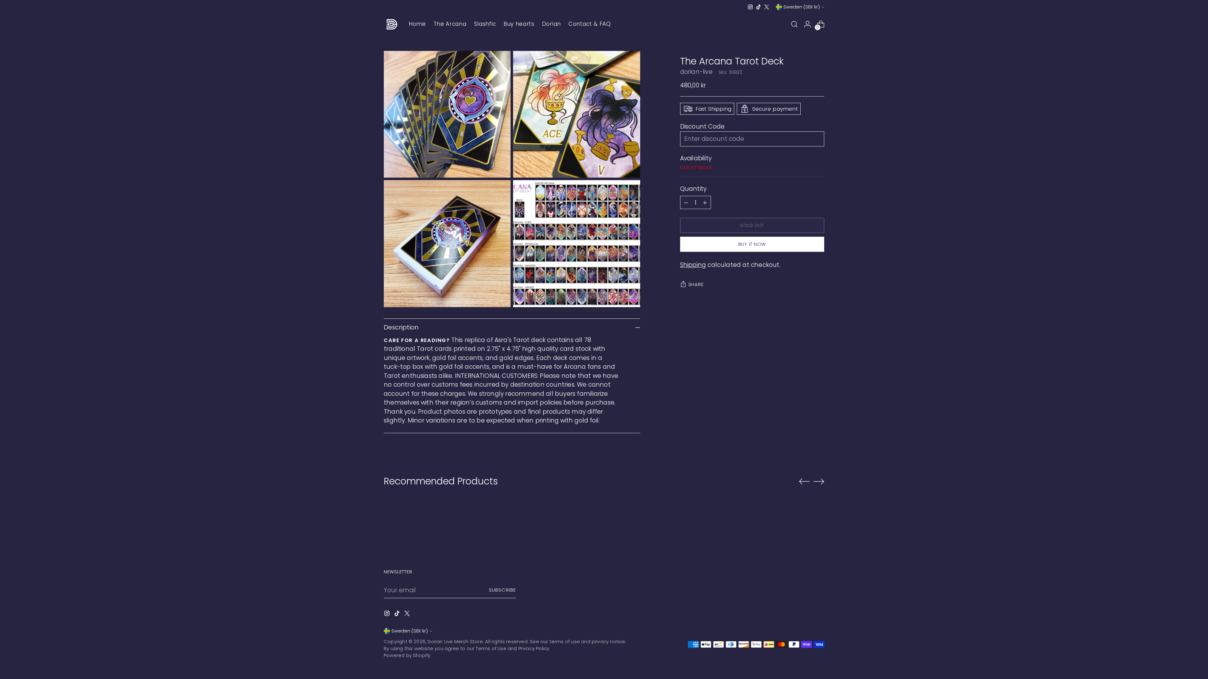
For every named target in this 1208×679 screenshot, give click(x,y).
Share (696, 284)
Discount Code (702, 126)
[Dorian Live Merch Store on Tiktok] (758, 7)
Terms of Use (491, 648)
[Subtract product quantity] (686, 202)
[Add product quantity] (705, 202)
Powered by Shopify (407, 655)
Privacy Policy (534, 648)
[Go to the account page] (807, 24)
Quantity (693, 189)
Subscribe (502, 590)
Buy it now (752, 244)
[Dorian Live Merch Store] (392, 24)
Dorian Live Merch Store (455, 641)
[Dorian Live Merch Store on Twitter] (766, 7)
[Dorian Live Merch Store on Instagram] (750, 7)
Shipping (693, 265)
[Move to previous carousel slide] (804, 481)
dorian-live (696, 72)
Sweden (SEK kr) (801, 7)
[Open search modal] (794, 24)
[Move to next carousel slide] (819, 481)
